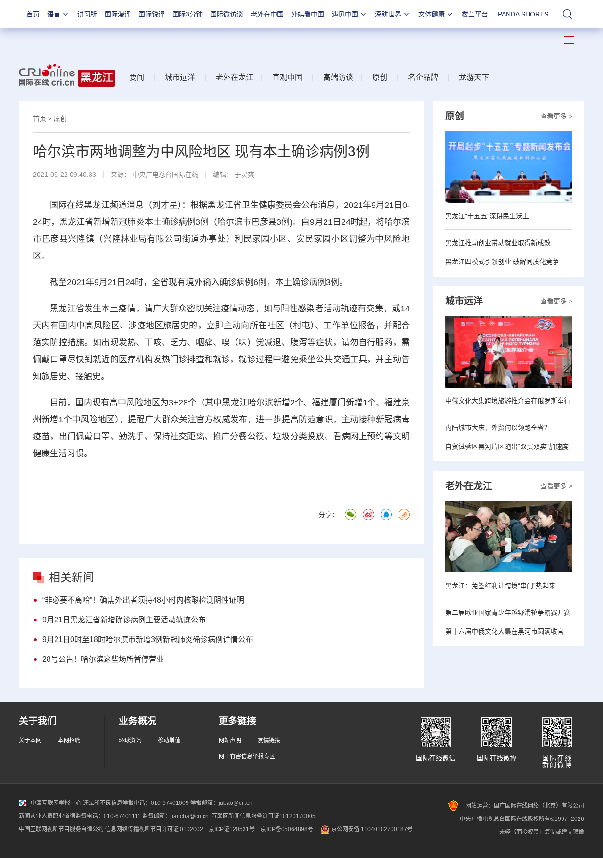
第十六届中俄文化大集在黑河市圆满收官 (504, 631)
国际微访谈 (226, 14)
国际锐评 (152, 14)
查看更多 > (556, 116)
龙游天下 (474, 77)
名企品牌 (423, 77)
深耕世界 (388, 14)
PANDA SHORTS (523, 14)
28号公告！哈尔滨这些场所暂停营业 (103, 659)
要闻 (136, 77)
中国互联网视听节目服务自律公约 (61, 829)
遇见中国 (345, 14)
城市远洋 (180, 77)
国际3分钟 (187, 14)
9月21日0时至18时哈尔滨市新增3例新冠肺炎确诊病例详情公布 (147, 640)
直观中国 (287, 77)
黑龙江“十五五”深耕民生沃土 (487, 216)
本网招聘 (69, 740)
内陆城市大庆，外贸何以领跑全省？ (498, 427)
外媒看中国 (307, 14)
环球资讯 (130, 740)
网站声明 (230, 740)
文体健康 (431, 14)
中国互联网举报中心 (56, 803)
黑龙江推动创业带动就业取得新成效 (498, 242)
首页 (33, 14)
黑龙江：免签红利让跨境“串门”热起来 (500, 585)
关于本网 (30, 740)
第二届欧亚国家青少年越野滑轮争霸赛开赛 (507, 612)
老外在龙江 (234, 77)
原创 (379, 77)
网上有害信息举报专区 (247, 756)
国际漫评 (118, 14)
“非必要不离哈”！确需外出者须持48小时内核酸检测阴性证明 (143, 600)
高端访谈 (338, 77)
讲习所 (87, 14)
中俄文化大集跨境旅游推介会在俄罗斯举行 (507, 401)
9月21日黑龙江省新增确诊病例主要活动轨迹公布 (124, 620)
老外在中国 (267, 14)
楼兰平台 (475, 14)
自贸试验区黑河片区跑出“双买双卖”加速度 (507, 446)
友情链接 (269, 740)
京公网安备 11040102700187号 (371, 829)
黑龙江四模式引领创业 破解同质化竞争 (502, 261)
